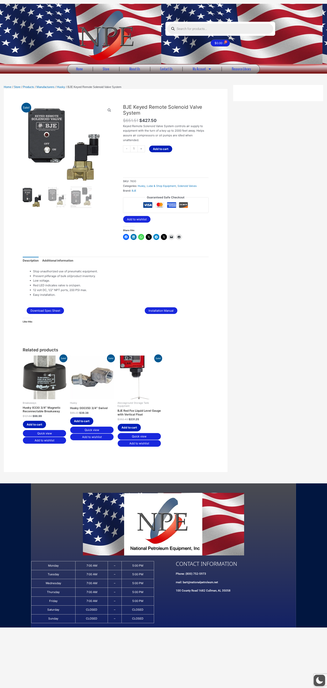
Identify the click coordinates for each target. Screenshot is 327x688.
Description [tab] (31, 260)
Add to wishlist (137, 219)
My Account (199, 68)
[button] (109, 110)
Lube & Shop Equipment (161, 185)
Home (79, 68)
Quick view (44, 433)
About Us (134, 68)
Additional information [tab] (57, 260)
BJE (134, 190)
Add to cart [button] (34, 424)
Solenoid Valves (187, 185)
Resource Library (241, 68)
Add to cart (160, 149)
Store (106, 68)
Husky (141, 185)
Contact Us (166, 68)
